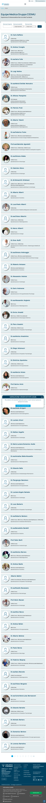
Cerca (40, 26)
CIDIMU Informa (27, 774)
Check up (16, 773)
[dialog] (23, 794)
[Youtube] (39, 780)
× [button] (44, 786)
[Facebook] (34, 780)
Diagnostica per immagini (18, 767)
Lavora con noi (27, 776)
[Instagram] (36, 780)
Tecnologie (26, 770)
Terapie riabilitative (17, 770)
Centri (25, 767)
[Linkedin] (41, 780)
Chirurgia (16, 780)
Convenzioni (26, 772)
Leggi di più (19, 791)
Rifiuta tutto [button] (36, 795)
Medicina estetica (16, 777)
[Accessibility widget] (44, 801)
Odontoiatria (17, 775)
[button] (40, 1)
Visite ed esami (17, 765)
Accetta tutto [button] (36, 792)
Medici (25, 768)
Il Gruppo (26, 765)
